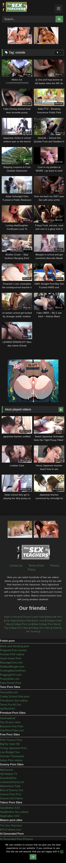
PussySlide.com (9, 678)
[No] (61, 851)
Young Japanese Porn (13, 748)
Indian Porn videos (11, 760)
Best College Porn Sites (46, 624)
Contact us (15, 565)
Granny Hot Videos (11, 798)
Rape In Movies (12, 616)
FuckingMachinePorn (13, 670)
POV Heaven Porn (11, 740)
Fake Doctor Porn (10, 682)
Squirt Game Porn (10, 658)
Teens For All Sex (10, 704)
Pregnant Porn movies (13, 650)
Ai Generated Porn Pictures (16, 839)
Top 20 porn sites (10, 722)
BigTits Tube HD (10, 744)
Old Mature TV (8, 773)
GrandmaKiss (8, 778)
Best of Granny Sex (11, 790)
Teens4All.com (9, 692)
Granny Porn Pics (10, 794)
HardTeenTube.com (12, 730)
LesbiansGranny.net (12, 782)
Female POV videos (12, 654)
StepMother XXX (10, 807)
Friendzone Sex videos (14, 700)
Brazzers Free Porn (11, 726)
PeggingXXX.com (10, 674)
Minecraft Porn (54, 616)
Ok (33, 857)
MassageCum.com (11, 662)
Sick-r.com (39, 620)
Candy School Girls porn (14, 696)
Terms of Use (36, 565)
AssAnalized (7, 718)
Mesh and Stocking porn (14, 646)
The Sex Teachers (11, 825)
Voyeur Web (24, 620)
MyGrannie (6, 769)
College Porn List (22, 624)
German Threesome (12, 756)
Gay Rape (10, 620)
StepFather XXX (10, 816)
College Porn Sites (40, 627)
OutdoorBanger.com (12, 666)
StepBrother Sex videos (14, 812)
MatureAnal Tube (10, 786)
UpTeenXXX (7, 708)
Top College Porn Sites (16, 627)
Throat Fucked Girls (33, 616)
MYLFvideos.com (10, 829)
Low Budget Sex (10, 752)
